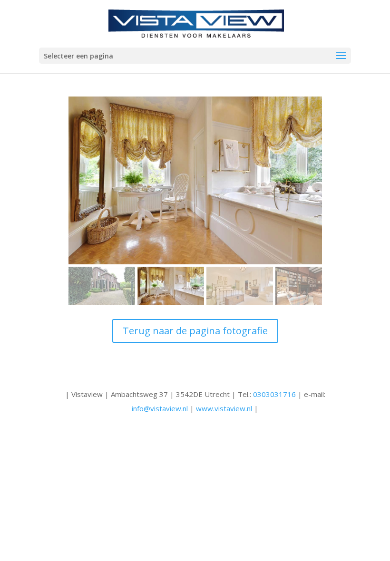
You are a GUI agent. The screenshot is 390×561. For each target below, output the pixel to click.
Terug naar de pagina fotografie (195, 330)
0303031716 (274, 394)
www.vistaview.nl (224, 408)
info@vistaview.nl (160, 408)
